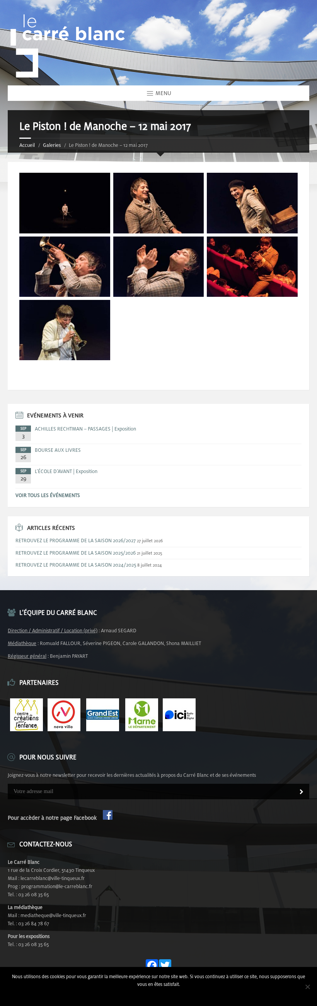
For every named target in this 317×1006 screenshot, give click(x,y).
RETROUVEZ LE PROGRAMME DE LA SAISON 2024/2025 (75, 565)
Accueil (27, 145)
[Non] (307, 987)
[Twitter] (165, 965)
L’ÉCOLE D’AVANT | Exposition (66, 471)
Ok (159, 994)
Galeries (52, 145)
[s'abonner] (301, 792)
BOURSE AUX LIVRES (58, 450)
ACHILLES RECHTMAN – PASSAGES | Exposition (85, 429)
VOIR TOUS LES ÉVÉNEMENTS (47, 495)
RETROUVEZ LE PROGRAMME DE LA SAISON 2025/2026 (75, 553)
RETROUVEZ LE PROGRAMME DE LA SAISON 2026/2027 (75, 540)
